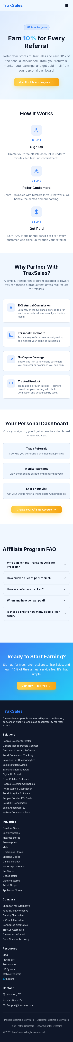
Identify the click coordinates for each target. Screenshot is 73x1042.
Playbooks (9, 959)
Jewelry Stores (11, 832)
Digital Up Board (12, 774)
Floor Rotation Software (16, 779)
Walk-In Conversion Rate (16, 812)
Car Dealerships (12, 861)
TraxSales (13, 5)
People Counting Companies (19, 783)
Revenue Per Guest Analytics (19, 760)
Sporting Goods (11, 856)
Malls (5, 847)
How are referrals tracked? (25, 589)
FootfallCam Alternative (15, 910)
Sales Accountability (14, 807)
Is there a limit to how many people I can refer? (33, 614)
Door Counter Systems (49, 1025)
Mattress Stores (11, 837)
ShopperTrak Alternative (16, 905)
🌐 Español (9, 978)
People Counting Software (19, 1019)
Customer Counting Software (19, 750)
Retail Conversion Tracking (18, 755)
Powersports (10, 842)
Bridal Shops (10, 885)
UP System (9, 969)
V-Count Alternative (13, 920)
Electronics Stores (13, 852)
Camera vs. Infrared (14, 934)
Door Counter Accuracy (16, 939)
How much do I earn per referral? (29, 578)
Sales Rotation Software (16, 769)
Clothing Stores (11, 880)
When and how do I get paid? (26, 600)
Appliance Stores (12, 890)
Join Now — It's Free (34, 685)
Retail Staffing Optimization (17, 788)
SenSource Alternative (15, 924)
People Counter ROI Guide (17, 798)
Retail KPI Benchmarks (15, 802)
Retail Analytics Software (16, 793)
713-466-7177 (15, 999)
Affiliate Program (12, 973)
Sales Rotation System (15, 764)
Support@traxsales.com (20, 1005)
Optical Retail (10, 875)
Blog (5, 954)
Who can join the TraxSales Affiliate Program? (31, 564)
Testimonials (9, 964)
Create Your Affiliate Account (34, 509)
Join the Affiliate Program (34, 82)
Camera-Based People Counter (20, 745)
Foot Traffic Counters (22, 1025)
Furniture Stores (12, 828)
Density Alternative (13, 915)
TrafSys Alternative (13, 929)
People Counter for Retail (17, 740)
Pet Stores (8, 871)
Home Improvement (14, 866)
